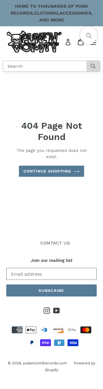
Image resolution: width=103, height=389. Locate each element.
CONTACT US (55, 243)
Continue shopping (47, 171)
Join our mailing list (51, 260)
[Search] (93, 66)
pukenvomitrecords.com (45, 363)
